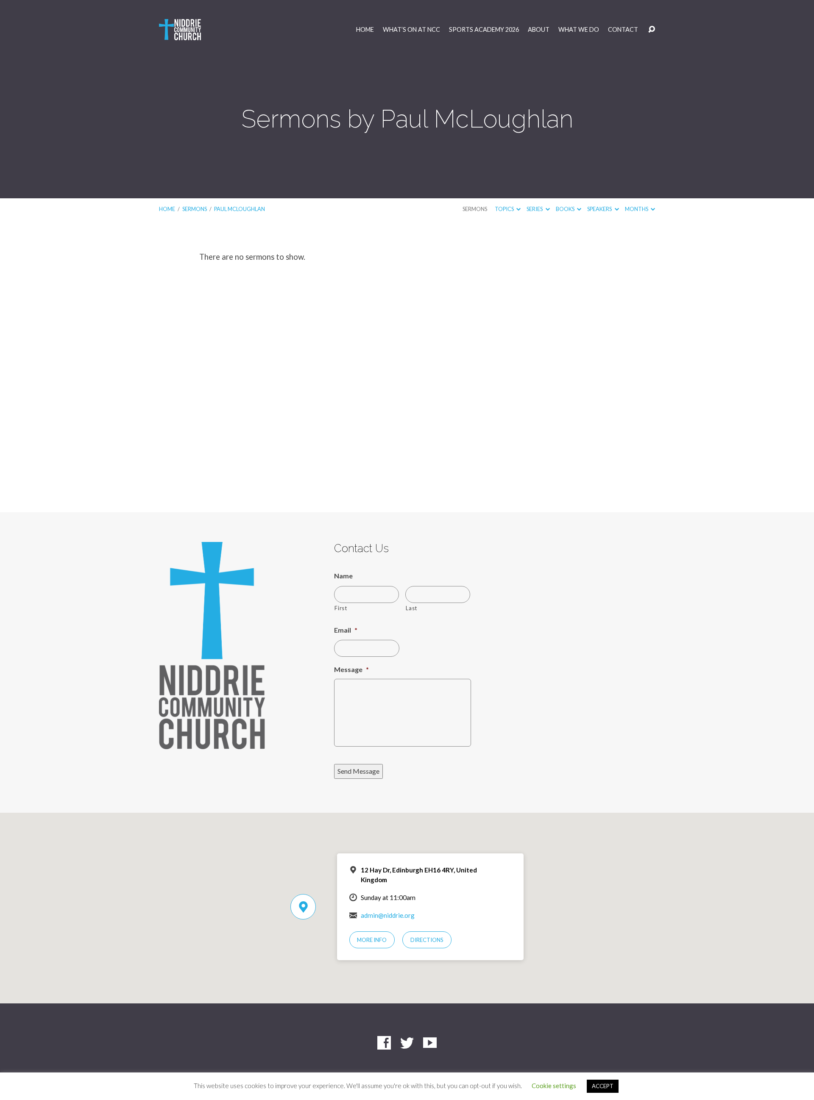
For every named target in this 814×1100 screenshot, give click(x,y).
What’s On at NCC (411, 30)
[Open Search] (651, 29)
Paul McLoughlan (239, 209)
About (538, 30)
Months (637, 209)
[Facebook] (384, 1043)
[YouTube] (430, 1043)
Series (535, 209)
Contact (623, 30)
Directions (426, 939)
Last (411, 608)
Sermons (194, 209)
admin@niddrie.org (388, 915)
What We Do (578, 30)
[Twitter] (407, 1043)
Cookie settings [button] (554, 1085)
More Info (372, 939)
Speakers (600, 209)
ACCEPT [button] (602, 1086)
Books (565, 209)
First (341, 608)
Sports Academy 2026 (484, 30)
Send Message (358, 771)
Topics (505, 209)
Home (365, 30)
